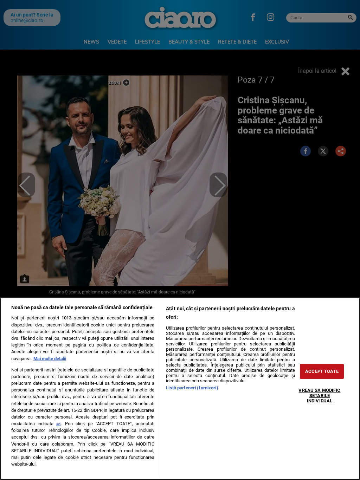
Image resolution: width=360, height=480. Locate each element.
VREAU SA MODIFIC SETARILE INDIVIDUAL (319, 395)
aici (58, 424)
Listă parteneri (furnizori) (192, 387)
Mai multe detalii (49, 358)
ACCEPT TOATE (322, 371)
